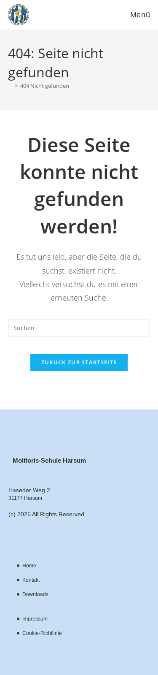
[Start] (10, 85)
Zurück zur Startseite (79, 362)
